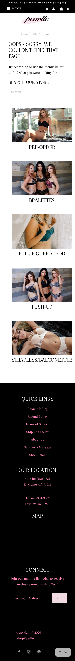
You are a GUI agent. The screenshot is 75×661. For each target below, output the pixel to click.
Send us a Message (37, 447)
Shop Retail (37, 455)
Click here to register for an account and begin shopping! (37, 2)
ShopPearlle (25, 638)
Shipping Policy (37, 432)
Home (25, 34)
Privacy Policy (37, 409)
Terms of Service (37, 424)
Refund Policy (37, 416)
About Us (37, 439)
